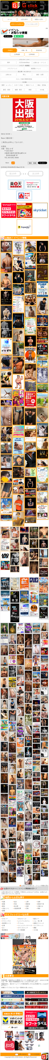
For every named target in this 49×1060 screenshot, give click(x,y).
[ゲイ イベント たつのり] (20, 639)
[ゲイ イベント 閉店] (15, 584)
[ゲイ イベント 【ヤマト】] (44, 745)
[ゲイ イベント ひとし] (4, 798)
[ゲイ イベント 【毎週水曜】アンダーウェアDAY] (36, 793)
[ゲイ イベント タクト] (24, 559)
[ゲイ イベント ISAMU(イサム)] (18, 277)
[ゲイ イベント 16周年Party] (5, 604)
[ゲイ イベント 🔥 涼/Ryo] (36, 685)
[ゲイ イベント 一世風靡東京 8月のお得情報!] (6, 362)
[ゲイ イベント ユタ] (30, 311)
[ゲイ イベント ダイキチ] (30, 246)
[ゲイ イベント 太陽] (18, 415)
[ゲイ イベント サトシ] (44, 808)
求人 (24, 74)
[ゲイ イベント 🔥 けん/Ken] (15, 569)
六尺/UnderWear (24, 62)
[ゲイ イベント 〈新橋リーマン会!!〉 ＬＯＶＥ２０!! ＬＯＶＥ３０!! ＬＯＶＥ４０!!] (20, 784)
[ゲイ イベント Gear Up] (4, 767)
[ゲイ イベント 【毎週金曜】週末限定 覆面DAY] (36, 702)
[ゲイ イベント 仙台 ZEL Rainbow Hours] (12, 801)
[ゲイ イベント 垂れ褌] (28, 719)
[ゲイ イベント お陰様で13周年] (42, 388)
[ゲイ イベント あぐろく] (44, 643)
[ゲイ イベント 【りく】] (18, 519)
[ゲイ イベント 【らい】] (4, 822)
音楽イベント (30, 85)
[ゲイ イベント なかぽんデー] (12, 628)
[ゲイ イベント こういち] (4, 778)
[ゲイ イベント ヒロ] (44, 840)
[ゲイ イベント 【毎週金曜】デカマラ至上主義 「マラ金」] (36, 714)
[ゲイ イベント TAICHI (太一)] (36, 860)
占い (3, 928)
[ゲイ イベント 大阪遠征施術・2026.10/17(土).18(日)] (44, 864)
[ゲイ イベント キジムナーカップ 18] (43, 600)
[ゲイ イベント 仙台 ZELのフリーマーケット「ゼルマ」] (20, 795)
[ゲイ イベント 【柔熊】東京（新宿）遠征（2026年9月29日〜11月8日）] (44, 691)
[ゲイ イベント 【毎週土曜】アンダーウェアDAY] (36, 752)
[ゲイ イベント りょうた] (28, 709)
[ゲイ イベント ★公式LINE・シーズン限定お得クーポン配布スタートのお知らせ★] (18, 431)
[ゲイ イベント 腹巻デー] (42, 375)
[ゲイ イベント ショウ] (44, 708)
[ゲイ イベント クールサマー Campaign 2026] (30, 261)
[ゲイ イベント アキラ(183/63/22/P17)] (6, 448)
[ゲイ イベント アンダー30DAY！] (28, 664)
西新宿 (28, 904)
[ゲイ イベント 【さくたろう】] (4, 714)
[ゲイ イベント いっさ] (28, 805)
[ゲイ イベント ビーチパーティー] (24, 597)
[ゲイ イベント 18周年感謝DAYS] (5, 594)
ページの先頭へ (35, 1054)
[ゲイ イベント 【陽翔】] (6, 434)
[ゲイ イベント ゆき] (28, 730)
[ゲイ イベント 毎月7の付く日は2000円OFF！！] (36, 783)
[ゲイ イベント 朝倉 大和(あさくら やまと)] (44, 715)
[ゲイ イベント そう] (4, 855)
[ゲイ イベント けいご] (36, 649)
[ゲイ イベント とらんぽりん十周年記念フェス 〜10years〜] (12, 682)
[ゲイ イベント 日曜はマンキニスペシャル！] (42, 320)
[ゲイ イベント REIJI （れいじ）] (44, 800)
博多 (38, 908)
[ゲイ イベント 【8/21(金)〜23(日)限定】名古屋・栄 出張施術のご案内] (42, 463)
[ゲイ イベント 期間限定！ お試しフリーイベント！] (30, 520)
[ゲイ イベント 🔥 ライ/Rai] (36, 719)
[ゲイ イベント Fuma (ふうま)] (30, 503)
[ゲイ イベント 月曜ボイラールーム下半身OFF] (15, 532)
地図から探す (39, 19)
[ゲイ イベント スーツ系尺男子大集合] (36, 799)
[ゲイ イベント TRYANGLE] (18, 247)
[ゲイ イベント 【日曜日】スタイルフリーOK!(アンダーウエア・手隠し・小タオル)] (6, 246)
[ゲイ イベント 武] (42, 258)
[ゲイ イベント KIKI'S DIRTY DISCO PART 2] (18, 398)
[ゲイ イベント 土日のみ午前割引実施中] (36, 832)
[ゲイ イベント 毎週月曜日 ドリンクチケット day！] (5, 545)
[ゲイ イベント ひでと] (4, 843)
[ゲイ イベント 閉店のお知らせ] (15, 613)
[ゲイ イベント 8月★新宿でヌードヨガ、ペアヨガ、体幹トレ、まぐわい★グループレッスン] (6, 393)
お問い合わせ (22, 1054)
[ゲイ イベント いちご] (28, 816)
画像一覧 (24, 50)
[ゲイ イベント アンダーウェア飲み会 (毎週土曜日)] (30, 386)
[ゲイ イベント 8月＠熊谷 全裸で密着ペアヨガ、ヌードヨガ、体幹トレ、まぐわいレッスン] (44, 659)
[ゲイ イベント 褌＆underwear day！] (42, 512)
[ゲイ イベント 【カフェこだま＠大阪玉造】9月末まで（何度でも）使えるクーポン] (6, 506)
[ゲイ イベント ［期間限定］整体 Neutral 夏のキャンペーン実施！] (42, 306)
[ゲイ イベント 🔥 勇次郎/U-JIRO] (4, 746)
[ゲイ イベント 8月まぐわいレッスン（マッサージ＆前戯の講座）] (30, 446)
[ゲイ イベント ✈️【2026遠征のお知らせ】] (18, 304)
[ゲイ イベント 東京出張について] (36, 675)
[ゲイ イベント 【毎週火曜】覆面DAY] (36, 735)
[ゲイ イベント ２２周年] (34, 597)
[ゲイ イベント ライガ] (20, 826)
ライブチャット (39, 925)
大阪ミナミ (5, 908)
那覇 (3, 911)
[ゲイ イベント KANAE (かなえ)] (30, 482)
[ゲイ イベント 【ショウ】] (4, 704)
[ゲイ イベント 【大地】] (34, 554)
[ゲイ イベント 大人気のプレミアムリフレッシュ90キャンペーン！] (6, 402)
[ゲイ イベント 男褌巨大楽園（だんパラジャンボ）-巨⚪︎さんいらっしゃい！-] (20, 806)
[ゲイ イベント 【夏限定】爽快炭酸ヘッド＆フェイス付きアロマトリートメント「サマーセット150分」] (36, 768)
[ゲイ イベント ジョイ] (18, 289)
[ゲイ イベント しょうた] (28, 686)
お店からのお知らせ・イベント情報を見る (34, 885)
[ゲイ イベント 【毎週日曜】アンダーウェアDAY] (30, 513)
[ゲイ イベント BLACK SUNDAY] (6, 329)
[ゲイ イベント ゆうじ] (4, 650)
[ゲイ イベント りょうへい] (12, 747)
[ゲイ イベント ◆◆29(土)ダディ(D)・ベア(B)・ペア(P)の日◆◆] (44, 722)
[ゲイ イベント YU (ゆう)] (43, 543)
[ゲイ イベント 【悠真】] (20, 670)
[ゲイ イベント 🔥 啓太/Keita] (4, 628)
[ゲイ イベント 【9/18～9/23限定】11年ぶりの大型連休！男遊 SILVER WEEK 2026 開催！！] (44, 675)
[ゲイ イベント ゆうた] (20, 836)
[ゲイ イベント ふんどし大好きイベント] (30, 287)
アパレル (21, 923)
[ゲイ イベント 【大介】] (36, 787)
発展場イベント (36, 68)
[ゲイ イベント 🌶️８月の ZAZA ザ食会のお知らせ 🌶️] (12, 865)
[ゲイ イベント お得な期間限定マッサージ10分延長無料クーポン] (18, 263)
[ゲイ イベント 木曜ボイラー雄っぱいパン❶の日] (36, 660)
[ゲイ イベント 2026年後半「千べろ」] (28, 763)
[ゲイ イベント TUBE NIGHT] (42, 289)
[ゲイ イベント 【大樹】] (12, 758)
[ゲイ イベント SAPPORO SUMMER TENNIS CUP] (5, 583)
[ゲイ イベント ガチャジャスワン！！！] (43, 572)
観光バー (36, 919)
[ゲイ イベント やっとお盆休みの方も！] (42, 335)
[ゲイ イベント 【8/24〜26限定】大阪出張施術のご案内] (24, 548)
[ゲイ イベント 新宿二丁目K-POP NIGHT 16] (36, 628)
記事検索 (32, 54)
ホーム (10, 19)
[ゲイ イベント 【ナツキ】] (20, 701)
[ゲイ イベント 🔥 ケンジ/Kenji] (28, 741)
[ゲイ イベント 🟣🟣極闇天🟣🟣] (4, 788)
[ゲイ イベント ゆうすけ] (4, 682)
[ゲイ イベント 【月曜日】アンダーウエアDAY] (43, 563)
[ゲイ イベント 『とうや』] (24, 539)
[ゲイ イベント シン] (15, 545)
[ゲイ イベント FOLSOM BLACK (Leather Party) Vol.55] (12, 822)
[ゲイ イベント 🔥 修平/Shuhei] (12, 715)
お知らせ (8, 74)
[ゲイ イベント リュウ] (12, 790)
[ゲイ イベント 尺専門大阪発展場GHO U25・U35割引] (5, 565)
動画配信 (5, 930)
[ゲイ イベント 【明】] (4, 757)
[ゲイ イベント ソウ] (30, 275)
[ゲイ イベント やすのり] (28, 784)
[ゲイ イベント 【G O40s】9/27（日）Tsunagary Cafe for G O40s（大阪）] (36, 697)
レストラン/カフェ (24, 921)
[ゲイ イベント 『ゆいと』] (6, 313)
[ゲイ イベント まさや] (12, 737)
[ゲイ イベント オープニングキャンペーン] (42, 454)
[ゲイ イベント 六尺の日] (36, 741)
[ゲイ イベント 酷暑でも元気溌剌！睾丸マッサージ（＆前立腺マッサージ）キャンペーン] (30, 433)
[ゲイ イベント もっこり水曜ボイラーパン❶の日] (20, 847)
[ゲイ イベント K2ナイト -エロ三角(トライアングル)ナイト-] (36, 779)
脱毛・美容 (6, 90)
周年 (8, 62)
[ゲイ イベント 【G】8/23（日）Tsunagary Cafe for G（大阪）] (18, 482)
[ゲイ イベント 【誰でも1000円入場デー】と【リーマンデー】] (36, 763)
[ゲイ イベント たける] (20, 660)
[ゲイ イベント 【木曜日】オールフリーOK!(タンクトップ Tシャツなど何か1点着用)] (44, 737)
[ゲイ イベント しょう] (20, 711)
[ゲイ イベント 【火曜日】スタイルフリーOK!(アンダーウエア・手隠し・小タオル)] (44, 848)
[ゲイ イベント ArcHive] (28, 859)
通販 (35, 928)
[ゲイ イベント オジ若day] (20, 628)
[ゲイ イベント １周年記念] (6, 490)
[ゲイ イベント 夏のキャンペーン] (30, 326)
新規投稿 (39, 50)
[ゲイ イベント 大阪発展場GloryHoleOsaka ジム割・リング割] (44, 856)
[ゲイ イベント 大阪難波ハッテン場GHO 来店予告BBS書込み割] (44, 651)
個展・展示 (18, 90)
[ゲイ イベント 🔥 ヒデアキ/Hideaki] (30, 416)
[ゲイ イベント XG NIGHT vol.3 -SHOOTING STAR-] (6, 346)
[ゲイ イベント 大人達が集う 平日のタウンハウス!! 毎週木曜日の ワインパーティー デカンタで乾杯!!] (12, 660)
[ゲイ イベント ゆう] (20, 681)
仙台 (15, 902)
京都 (27, 906)
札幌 (3, 902)
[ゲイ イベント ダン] (18, 365)
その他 (42, 90)
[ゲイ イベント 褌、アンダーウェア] (20, 816)
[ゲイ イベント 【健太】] (20, 773)
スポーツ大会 (18, 85)
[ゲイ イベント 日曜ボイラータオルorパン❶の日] (30, 299)
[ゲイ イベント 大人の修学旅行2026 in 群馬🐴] (43, 585)
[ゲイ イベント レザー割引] (42, 349)
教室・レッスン (7, 85)
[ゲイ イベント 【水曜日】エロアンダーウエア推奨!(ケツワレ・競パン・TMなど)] (36, 868)
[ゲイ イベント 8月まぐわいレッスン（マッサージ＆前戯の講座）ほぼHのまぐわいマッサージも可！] (42, 487)
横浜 (3, 906)
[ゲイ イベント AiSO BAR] (5, 556)
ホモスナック (22, 919)
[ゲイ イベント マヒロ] (18, 460)
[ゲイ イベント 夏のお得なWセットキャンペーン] (42, 361)
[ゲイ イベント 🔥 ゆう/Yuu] (4, 693)
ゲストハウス (6, 921)
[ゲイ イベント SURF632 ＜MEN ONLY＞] (12, 726)
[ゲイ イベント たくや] (12, 779)
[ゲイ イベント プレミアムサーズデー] (36, 844)
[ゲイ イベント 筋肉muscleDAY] (15, 559)
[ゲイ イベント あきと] (28, 653)
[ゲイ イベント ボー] (18, 349)
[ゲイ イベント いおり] (4, 867)
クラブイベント (12, 68)
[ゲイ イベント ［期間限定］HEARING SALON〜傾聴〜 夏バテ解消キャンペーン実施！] (6, 379)
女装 (3, 925)
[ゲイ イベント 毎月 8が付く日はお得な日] (36, 708)
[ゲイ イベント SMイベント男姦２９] (36, 746)
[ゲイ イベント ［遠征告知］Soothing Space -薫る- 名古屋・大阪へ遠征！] (12, 704)
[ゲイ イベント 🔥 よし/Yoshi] (36, 669)
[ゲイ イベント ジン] (44, 635)
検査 (30, 90)
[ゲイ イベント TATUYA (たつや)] (42, 246)
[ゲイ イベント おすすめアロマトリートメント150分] (36, 725)
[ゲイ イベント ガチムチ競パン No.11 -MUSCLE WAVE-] (20, 742)
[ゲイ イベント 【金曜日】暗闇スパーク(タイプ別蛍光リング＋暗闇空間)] (44, 792)
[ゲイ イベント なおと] (20, 691)
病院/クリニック (39, 923)
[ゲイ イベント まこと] (18, 335)
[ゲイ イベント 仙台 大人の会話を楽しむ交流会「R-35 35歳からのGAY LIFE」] (34, 610)
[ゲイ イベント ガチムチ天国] (6, 262)
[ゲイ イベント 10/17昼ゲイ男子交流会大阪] (28, 773)
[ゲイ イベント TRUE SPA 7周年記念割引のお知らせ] (18, 445)
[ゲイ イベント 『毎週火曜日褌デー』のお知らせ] (4, 736)
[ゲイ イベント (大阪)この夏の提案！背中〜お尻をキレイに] (42, 430)
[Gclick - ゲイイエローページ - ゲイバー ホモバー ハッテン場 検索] (24, 5)
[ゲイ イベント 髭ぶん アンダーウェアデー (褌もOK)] (18, 382)
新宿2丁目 (40, 904)
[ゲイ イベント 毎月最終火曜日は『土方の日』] (12, 843)
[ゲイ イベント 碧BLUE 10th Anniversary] (18, 320)
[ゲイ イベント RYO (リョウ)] (30, 341)
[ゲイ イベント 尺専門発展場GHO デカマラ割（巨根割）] (44, 667)
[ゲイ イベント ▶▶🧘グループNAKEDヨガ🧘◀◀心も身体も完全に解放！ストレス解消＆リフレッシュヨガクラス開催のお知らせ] (18, 472)
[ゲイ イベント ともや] (36, 852)
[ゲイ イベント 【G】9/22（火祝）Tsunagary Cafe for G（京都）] (36, 730)
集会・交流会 (42, 85)
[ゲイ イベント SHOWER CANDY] (28, 826)
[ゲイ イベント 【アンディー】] (36, 810)
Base (7, 163)
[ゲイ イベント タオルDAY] (12, 671)
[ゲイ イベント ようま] (12, 649)
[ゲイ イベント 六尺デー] (44, 824)
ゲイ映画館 (21, 930)
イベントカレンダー (31, 24)
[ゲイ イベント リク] (20, 649)
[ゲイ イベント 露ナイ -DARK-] (44, 768)
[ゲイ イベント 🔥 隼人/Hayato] (36, 816)
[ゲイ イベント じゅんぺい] (34, 567)
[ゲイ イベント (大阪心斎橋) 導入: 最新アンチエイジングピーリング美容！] (6, 462)
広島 (27, 908)
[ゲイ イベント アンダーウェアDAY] (36, 804)
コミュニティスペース (25, 925)
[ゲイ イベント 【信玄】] (12, 877)
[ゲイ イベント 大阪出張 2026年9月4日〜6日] (44, 683)
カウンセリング (23, 928)
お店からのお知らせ (17, 24)
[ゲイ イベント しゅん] (28, 640)
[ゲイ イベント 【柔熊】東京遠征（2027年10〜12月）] (44, 753)
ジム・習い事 (38, 921)
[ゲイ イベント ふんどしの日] (42, 272)
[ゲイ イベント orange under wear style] (30, 355)
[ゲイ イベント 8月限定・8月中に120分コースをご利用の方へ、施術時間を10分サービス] (42, 474)
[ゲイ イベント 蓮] (44, 784)
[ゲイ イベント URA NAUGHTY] (4, 810)
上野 (27, 902)
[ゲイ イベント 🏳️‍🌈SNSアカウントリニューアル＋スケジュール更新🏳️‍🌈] (42, 443)
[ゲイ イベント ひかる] (12, 832)
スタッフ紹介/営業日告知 (24, 79)
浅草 (38, 902)
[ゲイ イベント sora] (43, 532)
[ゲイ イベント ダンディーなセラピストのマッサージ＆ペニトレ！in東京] (43, 553)
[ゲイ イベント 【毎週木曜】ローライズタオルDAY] (36, 821)
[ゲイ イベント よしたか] (28, 675)
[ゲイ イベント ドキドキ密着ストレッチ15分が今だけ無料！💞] (6, 297)
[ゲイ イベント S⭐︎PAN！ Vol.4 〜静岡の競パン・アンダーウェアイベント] (4, 639)
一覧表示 (10, 50)
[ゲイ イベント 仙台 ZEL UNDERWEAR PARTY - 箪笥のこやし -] (20, 752)
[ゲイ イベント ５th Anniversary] (24, 610)
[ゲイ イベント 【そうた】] (12, 768)
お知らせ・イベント (39, 62)
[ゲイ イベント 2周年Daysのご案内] (15, 597)
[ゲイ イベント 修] (44, 816)
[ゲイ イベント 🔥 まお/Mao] (36, 774)
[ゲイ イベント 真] (36, 876)
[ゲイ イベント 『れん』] (12, 853)
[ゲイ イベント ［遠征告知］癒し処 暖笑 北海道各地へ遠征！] (6, 281)
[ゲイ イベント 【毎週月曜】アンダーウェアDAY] (24, 529)
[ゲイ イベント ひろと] (4, 833)
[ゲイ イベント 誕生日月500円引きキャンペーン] (28, 848)
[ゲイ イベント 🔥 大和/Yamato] (28, 697)
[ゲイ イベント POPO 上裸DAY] (4, 725)
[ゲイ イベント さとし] (12, 693)
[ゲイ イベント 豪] (34, 543)
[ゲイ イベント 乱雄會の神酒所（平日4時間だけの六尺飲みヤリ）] (20, 871)
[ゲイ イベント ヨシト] (6, 476)
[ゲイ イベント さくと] (20, 721)
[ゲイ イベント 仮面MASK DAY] (44, 729)
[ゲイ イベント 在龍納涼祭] (28, 795)
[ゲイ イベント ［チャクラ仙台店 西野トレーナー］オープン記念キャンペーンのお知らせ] (18, 503)
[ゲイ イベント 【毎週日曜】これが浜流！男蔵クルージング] (30, 493)
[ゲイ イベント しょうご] (20, 763)
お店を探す (24, 19)
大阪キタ (40, 906)
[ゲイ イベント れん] (12, 639)
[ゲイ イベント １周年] (43, 613)
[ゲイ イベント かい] (42, 415)
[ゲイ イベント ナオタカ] (44, 627)
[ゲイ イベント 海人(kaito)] (6, 416)
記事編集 (17, 54)
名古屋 (16, 906)
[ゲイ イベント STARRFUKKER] (28, 752)
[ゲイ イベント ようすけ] (36, 680)
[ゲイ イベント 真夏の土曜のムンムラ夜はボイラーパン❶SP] (20, 859)
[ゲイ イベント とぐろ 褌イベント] (20, 732)
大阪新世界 (17, 908)
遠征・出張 (39, 74)
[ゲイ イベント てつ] (36, 639)
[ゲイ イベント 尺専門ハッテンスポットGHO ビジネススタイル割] (44, 873)
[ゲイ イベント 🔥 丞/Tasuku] (36, 827)
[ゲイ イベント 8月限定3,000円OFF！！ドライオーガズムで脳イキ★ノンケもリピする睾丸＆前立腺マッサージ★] (36, 757)
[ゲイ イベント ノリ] (30, 372)
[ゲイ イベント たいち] (28, 879)
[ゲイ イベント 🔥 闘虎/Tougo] (4, 672)
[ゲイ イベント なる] (44, 699)
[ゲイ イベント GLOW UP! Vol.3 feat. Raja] (12, 811)
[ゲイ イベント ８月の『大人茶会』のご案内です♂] (34, 532)
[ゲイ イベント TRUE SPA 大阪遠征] (30, 472)
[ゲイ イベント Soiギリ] (5, 532)
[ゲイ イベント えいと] (36, 691)
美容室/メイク (6, 923)
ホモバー (5, 919)
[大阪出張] (24, 99)
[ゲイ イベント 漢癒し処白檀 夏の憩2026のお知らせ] (42, 497)
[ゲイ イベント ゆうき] (4, 661)
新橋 (3, 904)
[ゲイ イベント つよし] (4, 877)
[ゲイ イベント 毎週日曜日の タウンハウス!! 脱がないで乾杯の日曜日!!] (30, 399)
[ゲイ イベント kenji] (30, 459)
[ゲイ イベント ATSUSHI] (42, 400)
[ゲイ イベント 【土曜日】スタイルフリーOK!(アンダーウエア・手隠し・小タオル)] (44, 832)
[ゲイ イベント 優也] (44, 776)
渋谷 (15, 904)
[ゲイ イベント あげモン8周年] (24, 583)
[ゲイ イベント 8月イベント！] (6, 517)
